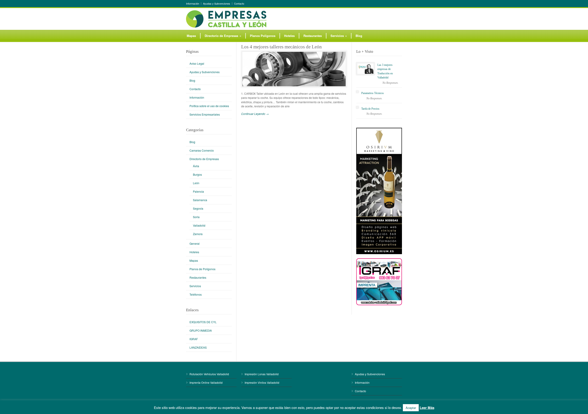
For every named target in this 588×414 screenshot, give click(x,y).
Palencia (198, 191)
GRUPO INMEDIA (200, 330)
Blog (359, 35)
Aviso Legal (196, 63)
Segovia (198, 208)
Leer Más (427, 407)
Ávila (196, 166)
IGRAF (193, 339)
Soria (196, 217)
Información (192, 3)
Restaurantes (312, 35)
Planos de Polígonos (202, 269)
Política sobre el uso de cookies (209, 106)
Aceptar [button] (411, 408)
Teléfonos (195, 294)
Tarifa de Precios (370, 108)
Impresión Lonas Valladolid (262, 374)
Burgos (197, 174)
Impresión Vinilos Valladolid (262, 382)
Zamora (198, 234)
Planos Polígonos (262, 35)
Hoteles (289, 35)
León (196, 183)
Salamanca (200, 200)
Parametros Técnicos (372, 93)
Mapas (191, 35)
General (194, 243)
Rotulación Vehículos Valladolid (209, 374)
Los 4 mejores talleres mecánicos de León (281, 47)
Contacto (239, 3)
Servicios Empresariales (204, 114)
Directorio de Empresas (223, 35)
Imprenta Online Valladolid (206, 382)
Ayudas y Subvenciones (216, 3)
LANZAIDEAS (198, 347)
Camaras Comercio (201, 150)
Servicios (339, 35)
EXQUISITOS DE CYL (203, 322)
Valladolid (199, 225)
